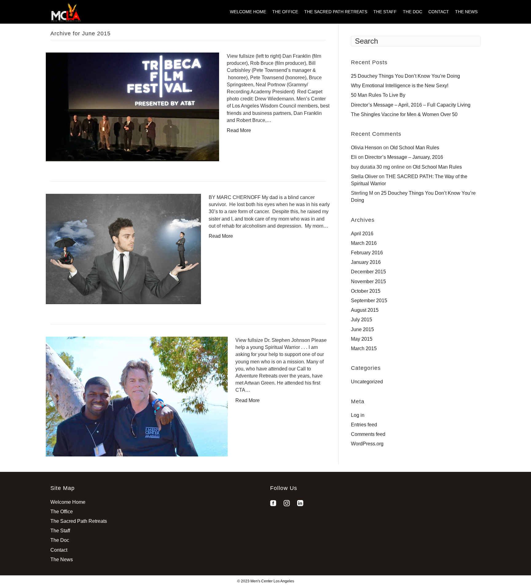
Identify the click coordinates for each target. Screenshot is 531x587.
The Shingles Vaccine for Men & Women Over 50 (404, 114)
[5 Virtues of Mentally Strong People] (123, 248)
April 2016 (362, 233)
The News (466, 11)
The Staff (385, 11)
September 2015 (369, 300)
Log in (357, 415)
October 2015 (365, 291)
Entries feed (364, 424)
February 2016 (367, 252)
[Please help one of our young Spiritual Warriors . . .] (137, 396)
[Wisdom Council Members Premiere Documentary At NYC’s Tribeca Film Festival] (132, 106)
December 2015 (368, 271)
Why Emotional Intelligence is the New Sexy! (399, 85)
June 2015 (362, 329)
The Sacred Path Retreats (335, 11)
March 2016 (364, 243)
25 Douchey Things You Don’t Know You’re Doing (405, 76)
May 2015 (361, 339)
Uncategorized (367, 381)
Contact (438, 11)
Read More (239, 130)
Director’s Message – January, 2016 (404, 157)
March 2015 (364, 348)
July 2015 (361, 319)
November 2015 (368, 281)
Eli (354, 157)
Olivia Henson (366, 147)
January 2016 (366, 262)
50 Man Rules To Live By (378, 95)
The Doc (412, 11)
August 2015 (365, 310)
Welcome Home (248, 11)
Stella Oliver (364, 176)
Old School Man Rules (414, 147)
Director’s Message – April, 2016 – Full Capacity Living (410, 105)
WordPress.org (367, 443)
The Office (285, 11)
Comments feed (368, 434)
